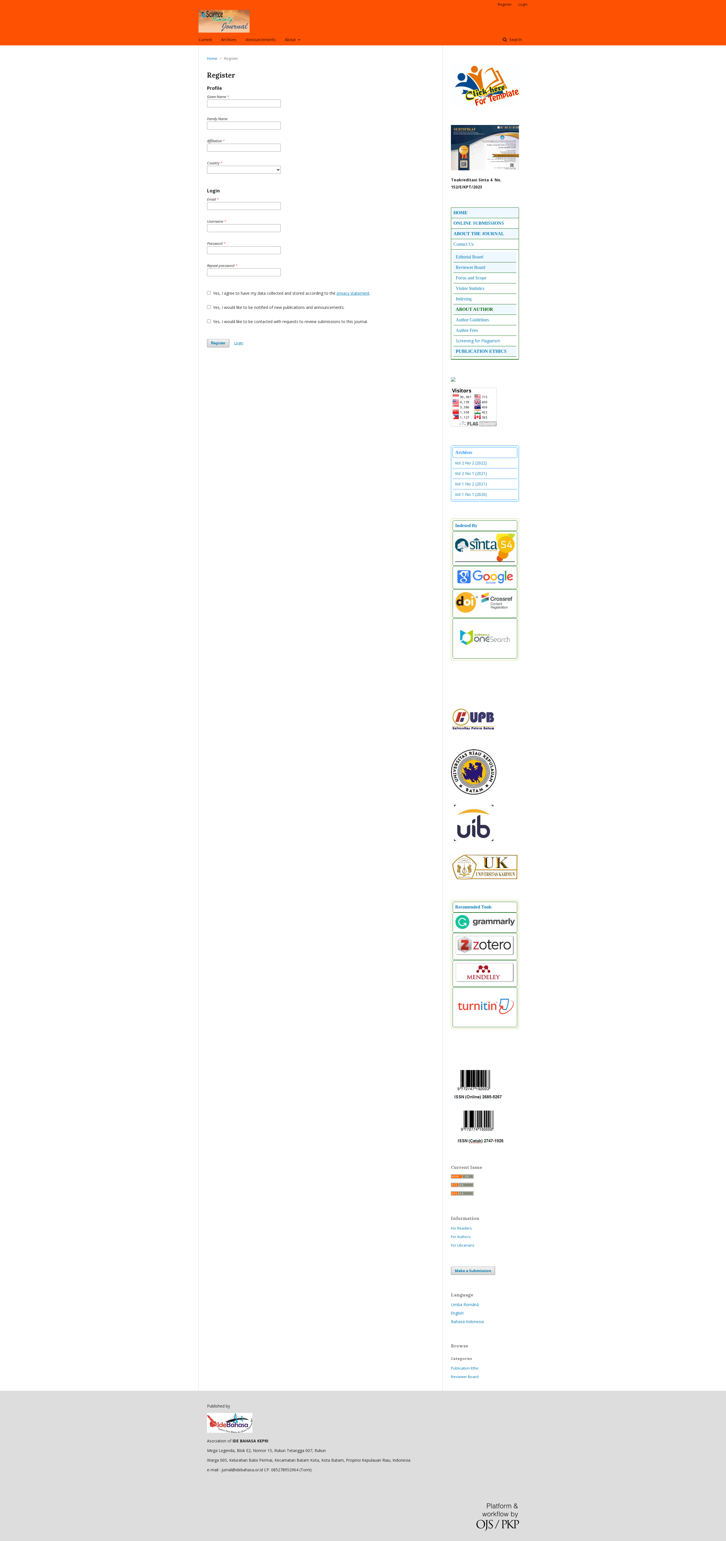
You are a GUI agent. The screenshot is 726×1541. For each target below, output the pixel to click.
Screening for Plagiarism (478, 340)
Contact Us (463, 244)
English (457, 1313)
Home (212, 58)
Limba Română (465, 1304)
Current (205, 39)
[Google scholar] (485, 583)
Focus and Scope (471, 277)
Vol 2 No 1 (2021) (471, 473)
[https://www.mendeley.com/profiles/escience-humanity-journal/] (485, 981)
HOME (460, 212)
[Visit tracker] (453, 380)
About (291, 39)
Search (515, 39)
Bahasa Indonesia (467, 1321)
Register (505, 4)
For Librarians (462, 1245)
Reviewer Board (464, 1376)
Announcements (261, 39)
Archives (229, 39)
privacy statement (353, 293)
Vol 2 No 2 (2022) (471, 463)
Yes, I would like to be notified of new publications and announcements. (278, 307)
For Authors (461, 1236)
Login (522, 4)
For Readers (461, 1228)
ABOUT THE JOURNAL (478, 233)
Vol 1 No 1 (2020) (471, 494)
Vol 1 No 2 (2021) (471, 484)
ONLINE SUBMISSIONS (478, 223)
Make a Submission (473, 1270)
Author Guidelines (472, 319)
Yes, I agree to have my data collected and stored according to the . (291, 293)
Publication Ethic (465, 1368)
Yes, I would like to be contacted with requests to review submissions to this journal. (290, 321)
